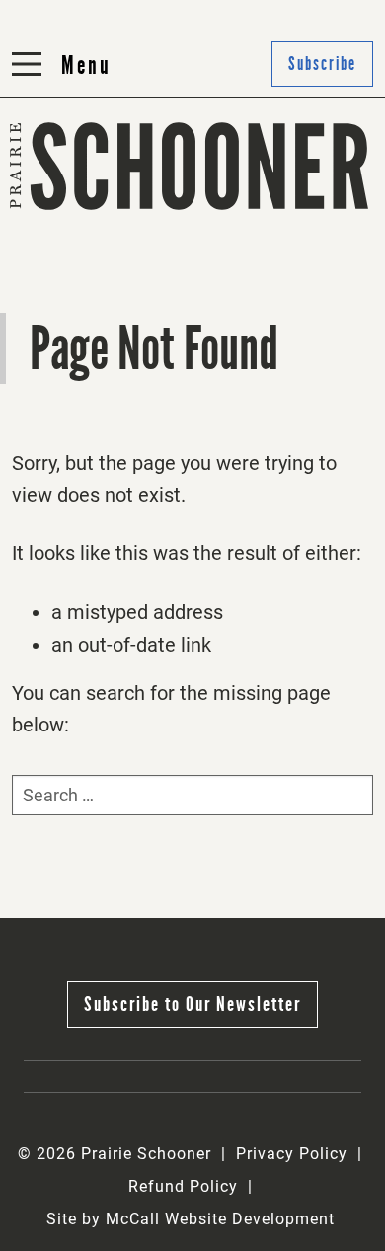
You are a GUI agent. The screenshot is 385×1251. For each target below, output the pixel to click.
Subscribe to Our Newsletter (192, 1004)
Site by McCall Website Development (190, 1219)
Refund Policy (183, 1186)
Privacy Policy (291, 1154)
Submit (230, 215)
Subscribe (241, 263)
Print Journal (70, 215)
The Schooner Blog (94, 263)
